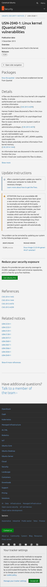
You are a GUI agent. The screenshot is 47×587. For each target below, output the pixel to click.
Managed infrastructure (11, 425)
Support (5, 488)
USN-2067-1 (6, 345)
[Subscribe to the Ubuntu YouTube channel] (26, 545)
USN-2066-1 (6, 348)
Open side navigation (13, 65)
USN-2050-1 (6, 352)
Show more (6, 163)
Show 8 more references (11, 362)
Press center (6, 539)
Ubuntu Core (7, 446)
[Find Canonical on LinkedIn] (15, 545)
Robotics (5, 435)
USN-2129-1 (6, 331)
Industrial (16, 521)
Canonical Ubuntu (8, 3)
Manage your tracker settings (15, 581)
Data (7, 503)
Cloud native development (12, 510)
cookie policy (12, 575)
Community (14, 536)
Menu (43, 3)
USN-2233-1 (6, 327)
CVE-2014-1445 (8, 297)
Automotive (6, 521)
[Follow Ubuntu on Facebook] (9, 545)
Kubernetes (6, 419)
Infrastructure (15, 503)
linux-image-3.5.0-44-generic (35, 247)
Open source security (10, 507)
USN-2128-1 (6, 334)
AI (2, 503)
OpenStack (6, 409)
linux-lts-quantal (8, 78)
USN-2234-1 (6, 324)
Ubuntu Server (7, 456)
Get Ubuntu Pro (10, 278)
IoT (3, 440)
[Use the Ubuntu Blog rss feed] (37, 545)
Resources (38, 536)
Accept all (34, 581)
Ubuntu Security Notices (13, 16)
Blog (30, 536)
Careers (24, 536)
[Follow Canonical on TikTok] (32, 545)
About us (5, 536)
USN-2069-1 (6, 341)
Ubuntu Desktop (8, 451)
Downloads (6, 482)
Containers (6, 477)
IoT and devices (26, 507)
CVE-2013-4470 (28, 127)
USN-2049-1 (6, 355)
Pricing (4, 493)
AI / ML (5, 430)
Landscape (6, 472)
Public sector (27, 521)
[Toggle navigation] (44, 8)
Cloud (4, 461)
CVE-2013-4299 (27, 107)
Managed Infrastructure (32, 503)
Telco (35, 521)
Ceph (4, 414)
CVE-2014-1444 (8, 147)
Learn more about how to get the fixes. (22, 187)
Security (5, 467)
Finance (42, 521)
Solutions (5, 498)
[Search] (37, 3)
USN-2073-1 (6, 338)
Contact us (8, 530)
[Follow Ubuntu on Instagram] (20, 545)
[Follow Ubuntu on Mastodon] (3, 545)
